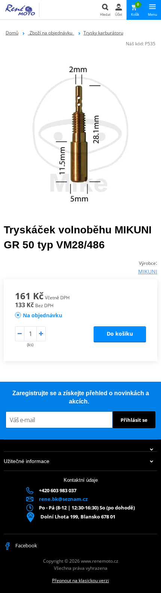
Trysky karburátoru (103, 33)
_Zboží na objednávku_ (51, 33)
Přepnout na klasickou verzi (80, 580)
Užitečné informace (26, 461)
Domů (12, 33)
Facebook (25, 545)
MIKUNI (147, 271)
